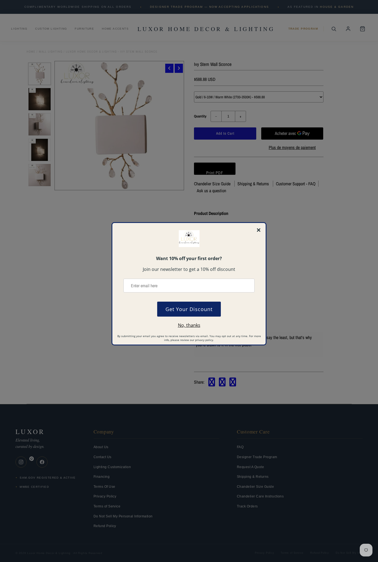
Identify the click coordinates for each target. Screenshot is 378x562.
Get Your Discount (189, 309)
